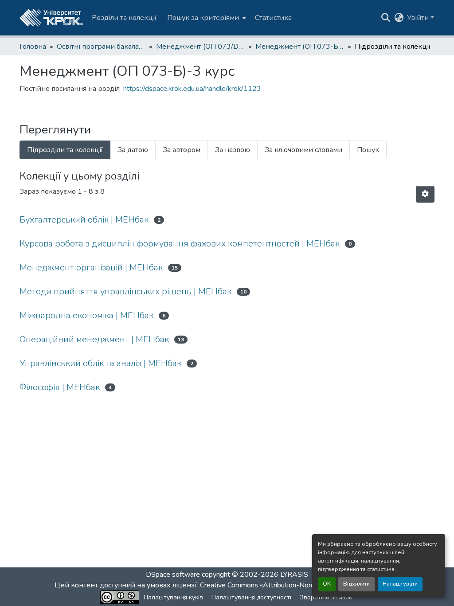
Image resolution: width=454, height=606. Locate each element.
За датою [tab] (132, 150)
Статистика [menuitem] (273, 18)
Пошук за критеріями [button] (203, 18)
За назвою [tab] (232, 150)
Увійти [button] (419, 18)
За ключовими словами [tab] (303, 150)
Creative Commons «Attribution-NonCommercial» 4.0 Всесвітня (299, 585)
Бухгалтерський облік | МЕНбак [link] (84, 220)
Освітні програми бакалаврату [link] (101, 46)
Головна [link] (33, 46)
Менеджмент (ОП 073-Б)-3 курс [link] (299, 46)
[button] (51, 18)
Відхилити (356, 584)
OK (327, 584)
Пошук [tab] (368, 150)
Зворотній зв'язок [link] (326, 597)
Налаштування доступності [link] (251, 597)
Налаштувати (400, 584)
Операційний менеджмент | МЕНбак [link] (94, 339)
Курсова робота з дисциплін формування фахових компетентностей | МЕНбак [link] (180, 244)
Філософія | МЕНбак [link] (60, 387)
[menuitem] (205, 17)
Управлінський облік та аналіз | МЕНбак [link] (100, 363)
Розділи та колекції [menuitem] (124, 18)
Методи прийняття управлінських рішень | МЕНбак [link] (125, 291)
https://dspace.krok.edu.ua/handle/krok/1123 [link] (192, 89)
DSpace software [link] (173, 574)
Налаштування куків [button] (173, 597)
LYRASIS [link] (294, 574)
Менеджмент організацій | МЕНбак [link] (91, 268)
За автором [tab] (181, 150)
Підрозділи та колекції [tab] (65, 150)
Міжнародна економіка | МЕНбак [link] (86, 315)
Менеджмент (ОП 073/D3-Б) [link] (200, 46)
